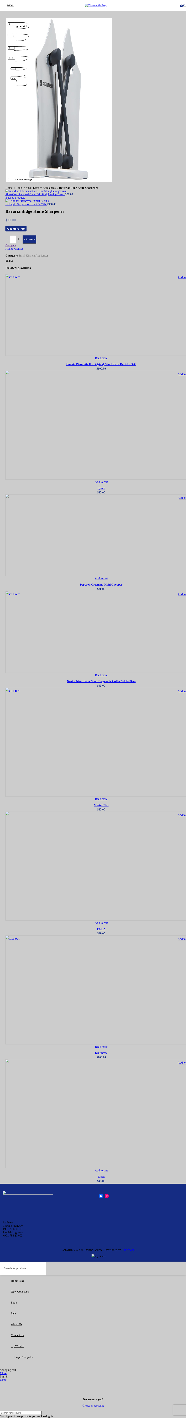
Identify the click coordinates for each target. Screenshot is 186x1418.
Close (3, 1373)
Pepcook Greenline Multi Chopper (101, 584)
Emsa (101, 1176)
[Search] (182, 1268)
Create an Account (93, 1405)
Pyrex (101, 488)
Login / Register (23, 1357)
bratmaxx (101, 1052)
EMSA (101, 929)
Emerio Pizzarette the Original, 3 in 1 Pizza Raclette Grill (101, 364)
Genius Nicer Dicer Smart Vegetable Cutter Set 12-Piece (101, 681)
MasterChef (101, 805)
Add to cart (29, 239)
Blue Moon (128, 1249)
